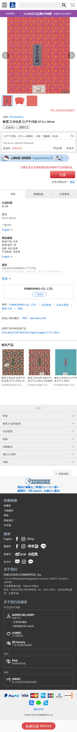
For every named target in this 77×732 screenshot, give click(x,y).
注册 (62, 174)
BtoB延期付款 (19, 662)
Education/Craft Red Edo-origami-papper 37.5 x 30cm (31, 332)
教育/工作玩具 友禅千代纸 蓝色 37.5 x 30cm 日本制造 (13, 379)
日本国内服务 (20, 621)
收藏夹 (7, 505)
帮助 (6, 515)
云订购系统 (17, 634)
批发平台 (23, 616)
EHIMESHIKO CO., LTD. (38, 288)
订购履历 (8, 510)
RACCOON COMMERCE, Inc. (23, 574)
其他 (20, 308)
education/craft (38, 318)
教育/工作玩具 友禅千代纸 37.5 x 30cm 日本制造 (40, 379)
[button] (5, 55)
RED (24, 318)
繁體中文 (23, 127)
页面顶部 (63, 473)
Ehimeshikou (16, 116)
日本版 (7, 525)
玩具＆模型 (62, 304)
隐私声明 (38, 709)
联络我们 (8, 520)
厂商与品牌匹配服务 (22, 643)
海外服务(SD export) (23, 625)
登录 (72, 181)
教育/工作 (7, 308)
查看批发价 (38, 726)
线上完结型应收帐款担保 (24, 680)
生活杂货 (46, 304)
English (10, 127)
